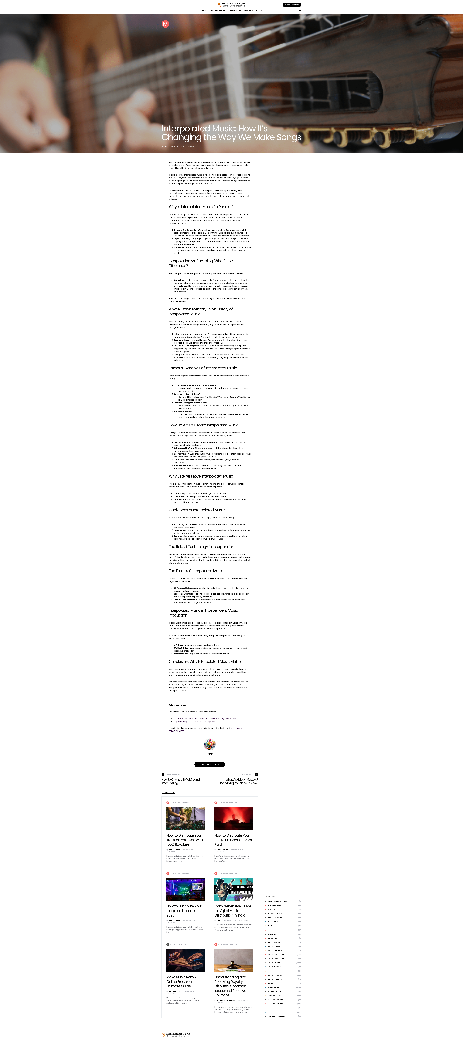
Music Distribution (276, 955)
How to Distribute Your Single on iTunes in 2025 (184, 911)
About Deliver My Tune (277, 901)
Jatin (166, 146)
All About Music (275, 913)
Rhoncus (272, 983)
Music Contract (275, 950)
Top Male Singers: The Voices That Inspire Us (195, 721)
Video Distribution (276, 1000)
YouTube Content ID (276, 1016)
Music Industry (274, 963)
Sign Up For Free (292, 5)
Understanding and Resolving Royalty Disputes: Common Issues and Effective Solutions (230, 986)
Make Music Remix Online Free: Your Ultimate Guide (181, 981)
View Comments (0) (208, 764)
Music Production (276, 971)
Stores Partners (275, 991)
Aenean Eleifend (274, 905)
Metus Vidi (272, 938)
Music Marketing (275, 967)
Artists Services (275, 918)
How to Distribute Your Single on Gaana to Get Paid (233, 840)
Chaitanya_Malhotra (226, 1000)
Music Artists (274, 946)
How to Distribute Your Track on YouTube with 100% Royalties (184, 840)
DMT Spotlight (274, 922)
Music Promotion (275, 975)
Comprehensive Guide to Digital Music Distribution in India (232, 911)
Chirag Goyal (174, 991)
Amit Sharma (174, 850)
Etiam (270, 926)
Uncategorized (274, 996)
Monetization (274, 942)
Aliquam (271, 909)
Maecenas (272, 934)
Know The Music (275, 930)
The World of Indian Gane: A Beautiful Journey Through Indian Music (205, 718)
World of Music (275, 1012)
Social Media (273, 987)
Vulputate (272, 1008)
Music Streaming (275, 979)
